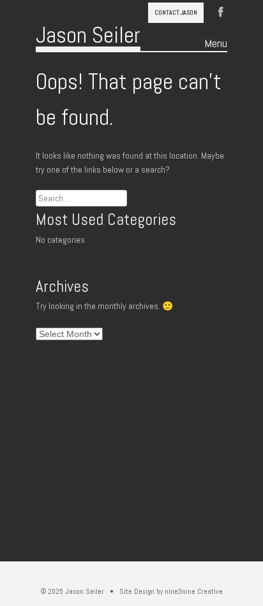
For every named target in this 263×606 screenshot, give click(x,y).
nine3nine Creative (194, 591)
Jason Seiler (88, 35)
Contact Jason (175, 12)
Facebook (220, 11)
